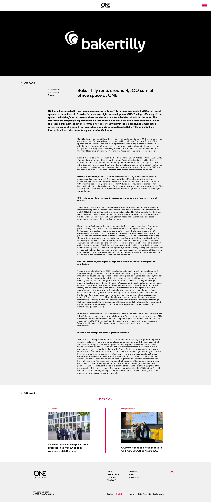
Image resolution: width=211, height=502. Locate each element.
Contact (111, 480)
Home (109, 472)
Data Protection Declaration (150, 494)
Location (111, 477)
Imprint (131, 494)
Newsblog (133, 477)
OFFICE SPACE (113, 474)
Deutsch (110, 494)
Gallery (132, 472)
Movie (131, 474)
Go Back (29, 83)
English (119, 494)
